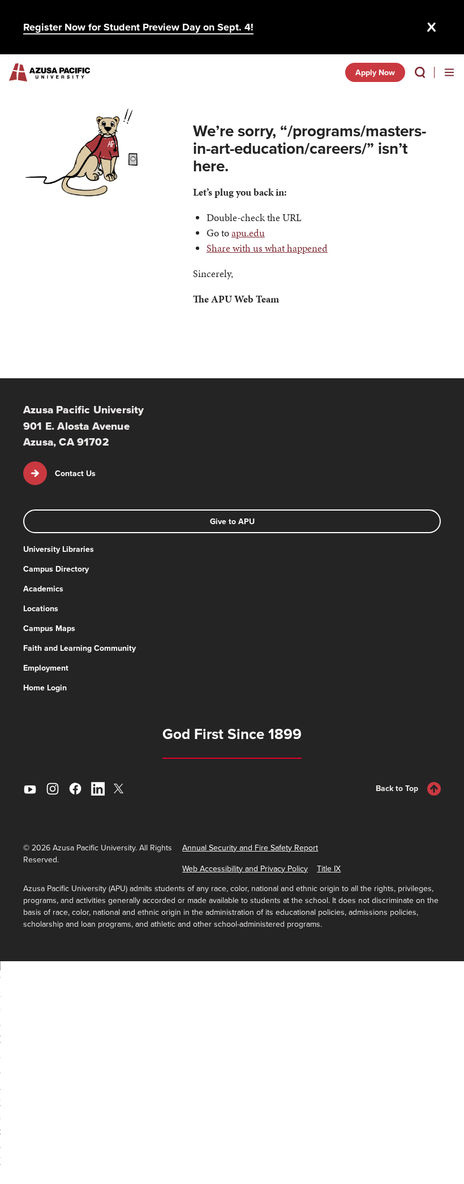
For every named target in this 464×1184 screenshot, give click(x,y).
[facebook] (75, 789)
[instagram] (52, 789)
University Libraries (58, 549)
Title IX (329, 868)
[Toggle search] (420, 72)
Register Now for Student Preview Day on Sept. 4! (138, 27)
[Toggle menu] (449, 72)
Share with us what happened (267, 248)
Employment (45, 667)
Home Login (45, 687)
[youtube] (30, 789)
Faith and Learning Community (79, 648)
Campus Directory (56, 568)
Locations (40, 608)
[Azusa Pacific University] (49, 72)
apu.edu (248, 233)
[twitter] (120, 788)
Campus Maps (49, 628)
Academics (43, 588)
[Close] (432, 27)
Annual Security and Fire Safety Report (250, 847)
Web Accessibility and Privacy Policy (245, 868)
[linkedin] (98, 789)
